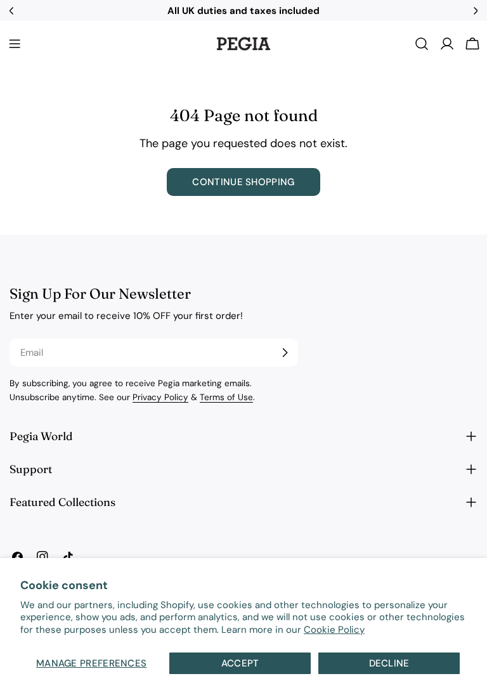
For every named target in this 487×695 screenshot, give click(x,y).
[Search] (421, 43)
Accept (240, 663)
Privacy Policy (160, 397)
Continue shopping (243, 182)
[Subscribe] (285, 353)
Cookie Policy (334, 629)
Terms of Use (226, 397)
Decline (389, 663)
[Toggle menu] (14, 43)
